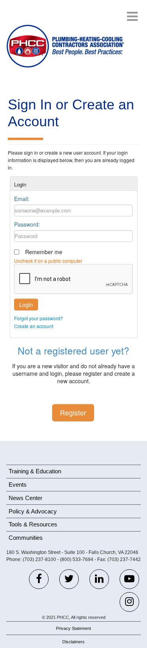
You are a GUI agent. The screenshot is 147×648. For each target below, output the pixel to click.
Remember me (43, 252)
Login (26, 304)
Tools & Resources (33, 524)
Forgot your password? (38, 318)
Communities (26, 537)
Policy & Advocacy (33, 511)
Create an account (33, 326)
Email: (21, 199)
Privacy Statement (73, 628)
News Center (25, 498)
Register (73, 412)
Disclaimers (73, 641)
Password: (27, 224)
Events (18, 484)
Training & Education (35, 471)
